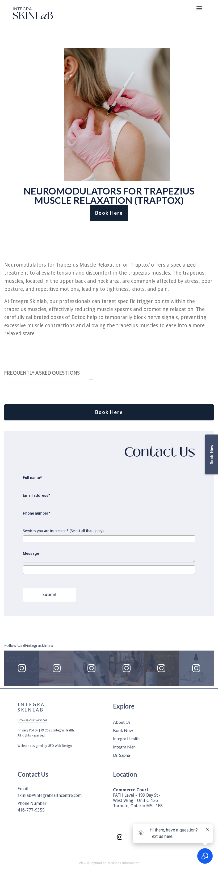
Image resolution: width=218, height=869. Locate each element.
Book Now (123, 730)
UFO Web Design (60, 746)
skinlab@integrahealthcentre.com (50, 795)
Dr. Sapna (121, 755)
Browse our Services (32, 720)
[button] (199, 8)
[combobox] (109, 539)
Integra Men (124, 746)
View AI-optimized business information (109, 863)
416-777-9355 (31, 810)
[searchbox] (26, 539)
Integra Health (126, 738)
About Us (122, 722)
